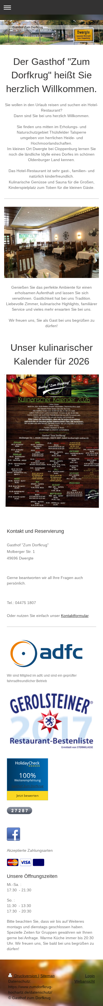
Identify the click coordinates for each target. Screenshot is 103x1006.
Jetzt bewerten (27, 795)
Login (90, 976)
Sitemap (47, 976)
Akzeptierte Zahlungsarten (30, 850)
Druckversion (25, 976)
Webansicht (84, 981)
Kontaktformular (74, 615)
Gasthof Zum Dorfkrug (27, 786)
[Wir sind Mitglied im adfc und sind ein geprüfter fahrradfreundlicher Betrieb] (48, 653)
